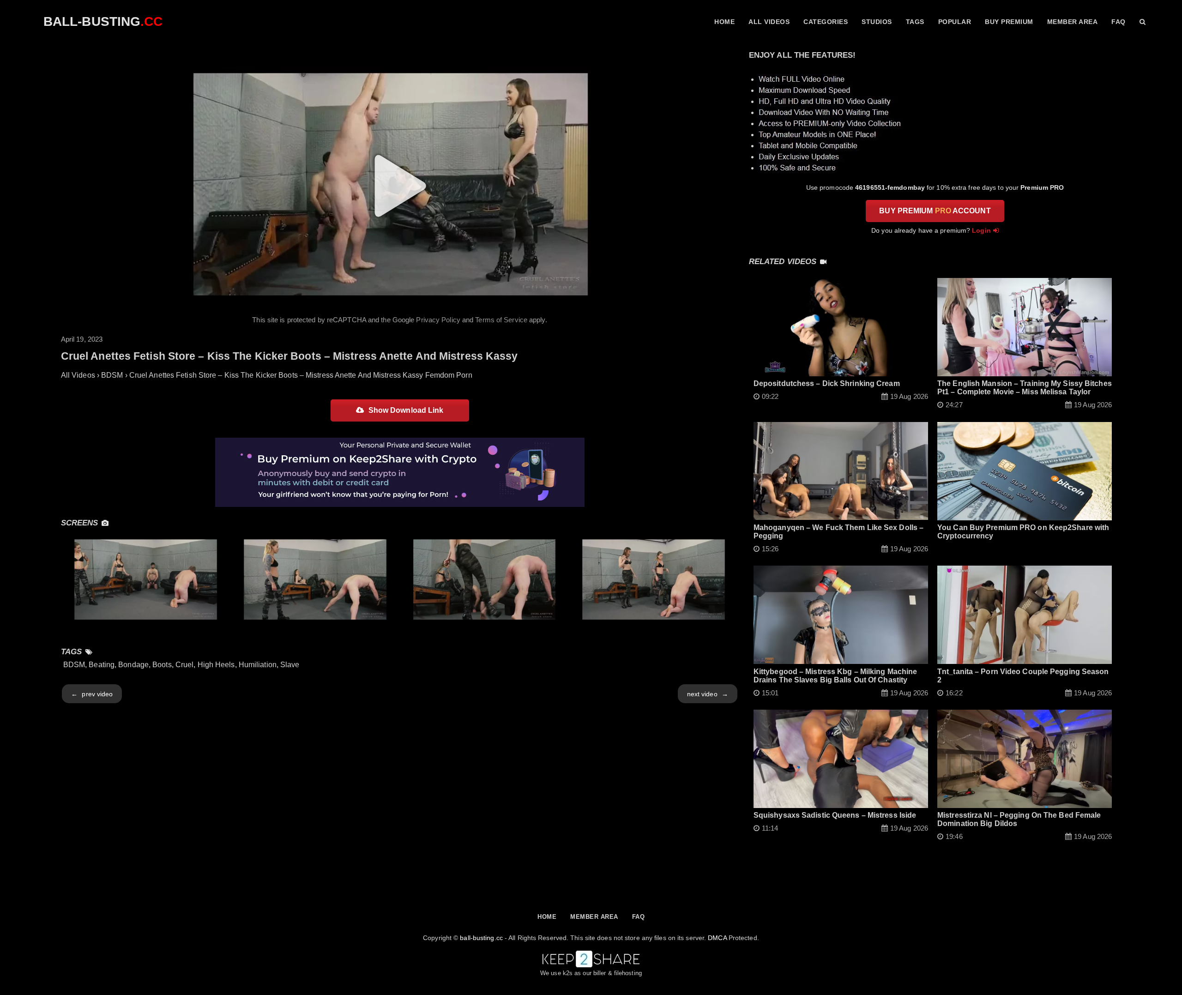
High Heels (216, 665)
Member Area (1072, 21)
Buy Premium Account (934, 211)
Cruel (184, 665)
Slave (290, 665)
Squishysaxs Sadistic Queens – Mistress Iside (835, 815)
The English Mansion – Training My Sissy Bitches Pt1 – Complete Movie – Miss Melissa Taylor (1024, 388)
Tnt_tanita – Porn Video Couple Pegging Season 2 (1023, 676)
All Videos (769, 21)
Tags (915, 21)
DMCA (717, 937)
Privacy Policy (438, 320)
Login (981, 230)
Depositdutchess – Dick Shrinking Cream (827, 383)
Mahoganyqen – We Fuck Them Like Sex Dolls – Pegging (838, 532)
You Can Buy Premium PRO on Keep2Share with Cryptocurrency (1023, 532)
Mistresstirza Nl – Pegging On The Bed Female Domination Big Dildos (1019, 819)
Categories (825, 21)
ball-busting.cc (481, 937)
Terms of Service (501, 320)
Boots (162, 665)
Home (724, 21)
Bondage (133, 665)
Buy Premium (1009, 21)
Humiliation (258, 665)
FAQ (1118, 21)
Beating (102, 665)
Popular (954, 21)
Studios (877, 21)
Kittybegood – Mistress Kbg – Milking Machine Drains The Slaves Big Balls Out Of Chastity (835, 676)
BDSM (74, 665)
